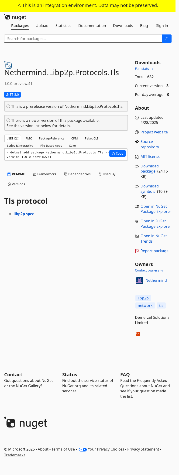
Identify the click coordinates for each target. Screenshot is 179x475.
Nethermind (156, 280)
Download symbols (150, 188)
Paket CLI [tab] (91, 138)
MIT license (150, 156)
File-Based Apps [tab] (51, 145)
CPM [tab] (74, 138)
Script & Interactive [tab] (20, 145)
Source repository (150, 144)
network (145, 305)
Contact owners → (149, 270)
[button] (117, 153)
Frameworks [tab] (46, 174)
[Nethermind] (139, 280)
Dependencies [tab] (79, 174)
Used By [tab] (108, 174)
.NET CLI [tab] (12, 138)
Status (69, 374)
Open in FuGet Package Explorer (156, 223)
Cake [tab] (72, 145)
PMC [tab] (28, 138)
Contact (13, 374)
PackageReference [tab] (51, 138)
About (43, 449)
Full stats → (144, 68)
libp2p (143, 298)
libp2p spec (24, 213)
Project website (154, 132)
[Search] (167, 38)
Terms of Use (63, 449)
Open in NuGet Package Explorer (156, 209)
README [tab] (18, 174)
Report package (155, 250)
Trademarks (14, 455)
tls (161, 305)
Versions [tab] (18, 184)
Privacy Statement (143, 449)
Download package (150, 168)
